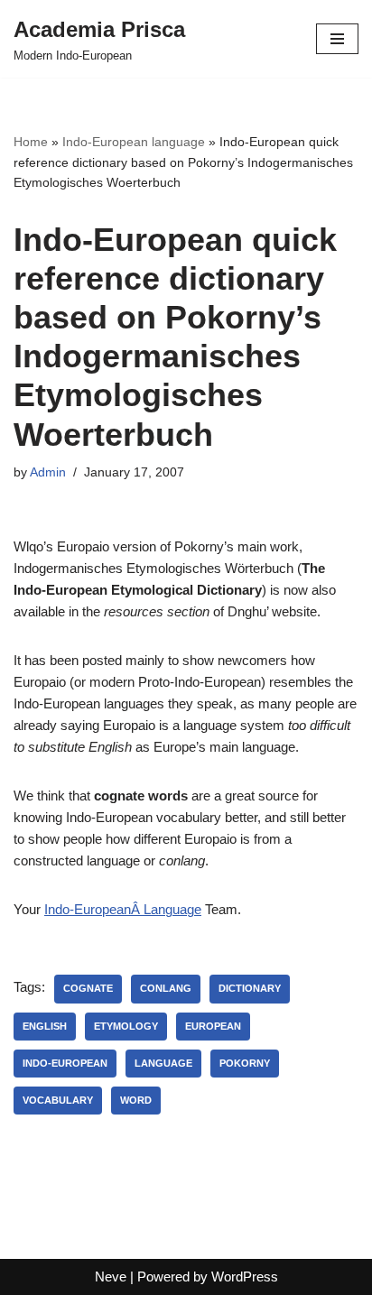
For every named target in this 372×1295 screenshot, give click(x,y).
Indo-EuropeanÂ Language (122, 909)
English (45, 1026)
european (213, 1026)
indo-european (65, 1063)
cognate (88, 988)
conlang (165, 988)
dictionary (250, 988)
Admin (48, 472)
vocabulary (58, 1100)
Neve (110, 1276)
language (163, 1063)
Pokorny (244, 1063)
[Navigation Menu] (337, 38)
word (136, 1100)
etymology (126, 1026)
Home (31, 141)
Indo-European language (133, 141)
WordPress (244, 1276)
